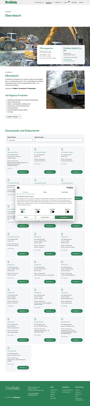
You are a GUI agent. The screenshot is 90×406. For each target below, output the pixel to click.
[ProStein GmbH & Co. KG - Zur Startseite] (11, 2)
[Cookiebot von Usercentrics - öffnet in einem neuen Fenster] (67, 188)
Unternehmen (38, 2)
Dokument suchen (39, 137)
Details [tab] (45, 192)
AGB (76, 396)
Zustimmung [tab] (25, 192)
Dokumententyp (11, 137)
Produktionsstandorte (67, 390)
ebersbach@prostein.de (70, 60)
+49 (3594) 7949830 (34, 393)
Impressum (78, 392)
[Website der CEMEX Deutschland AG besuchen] (16, 397)
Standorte (48, 2)
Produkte (57, 2)
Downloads (74, 2)
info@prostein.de (33, 395)
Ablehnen (26, 217)
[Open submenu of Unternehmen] (43, 2)
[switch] (37, 212)
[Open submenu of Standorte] (52, 2)
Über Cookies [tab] (65, 192)
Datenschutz (78, 394)
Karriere (66, 2)
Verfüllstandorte (66, 392)
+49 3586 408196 (68, 59)
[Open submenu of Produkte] (61, 2)
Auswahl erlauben (45, 217)
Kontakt (81, 2)
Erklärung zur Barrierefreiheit (79, 399)
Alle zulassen (64, 217)
